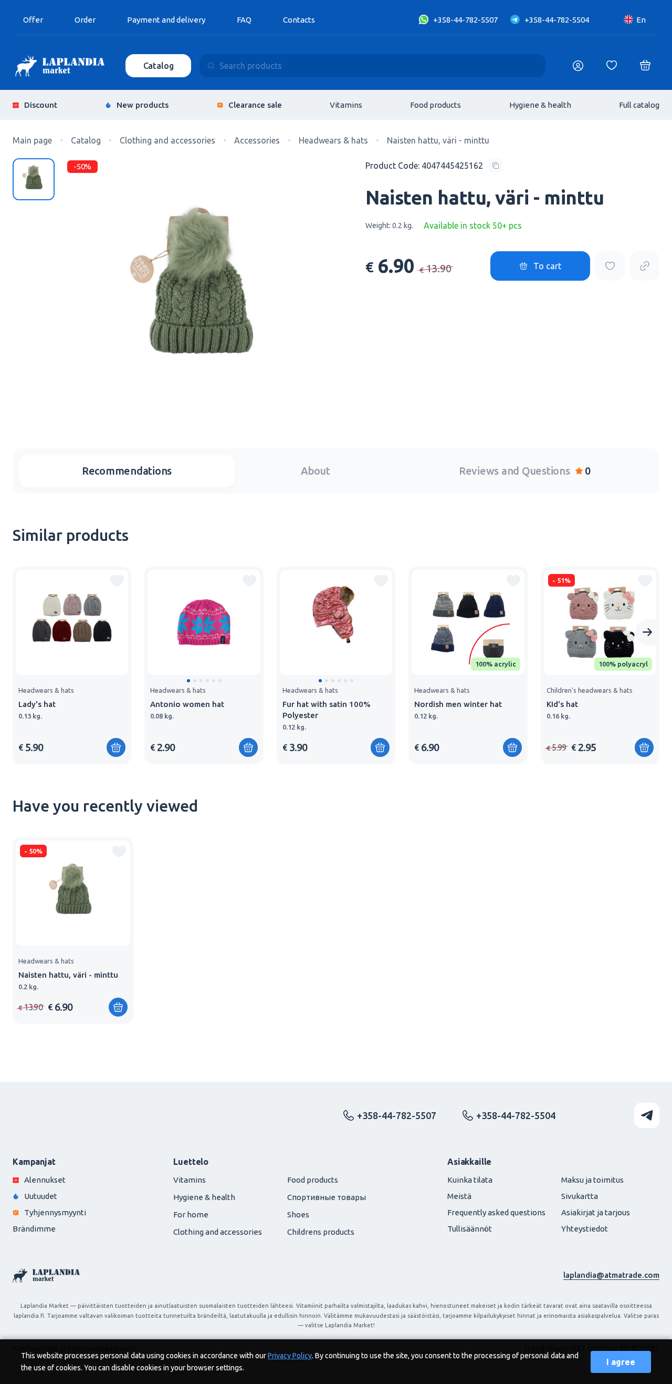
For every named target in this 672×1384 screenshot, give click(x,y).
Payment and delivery (166, 19)
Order (85, 19)
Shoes (298, 1214)
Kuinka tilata (469, 1179)
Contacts (299, 19)
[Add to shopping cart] (118, 1007)
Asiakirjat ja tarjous (595, 1212)
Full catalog (639, 104)
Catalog (158, 65)
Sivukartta (579, 1196)
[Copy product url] (644, 266)
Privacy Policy (290, 1355)
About (315, 471)
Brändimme (34, 1228)
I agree (620, 1362)
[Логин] (578, 65)
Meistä (459, 1196)
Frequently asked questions (496, 1212)
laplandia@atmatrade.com (611, 1274)
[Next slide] (647, 632)
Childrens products (320, 1231)
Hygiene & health (540, 104)
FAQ (244, 19)
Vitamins (346, 104)
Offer (33, 19)
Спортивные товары (326, 1197)
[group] (72, 665)
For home (190, 1214)
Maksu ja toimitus (592, 1179)
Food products (435, 104)
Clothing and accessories (217, 1231)
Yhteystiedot (584, 1228)
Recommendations (127, 471)
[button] (188, 681)
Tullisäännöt (469, 1228)
